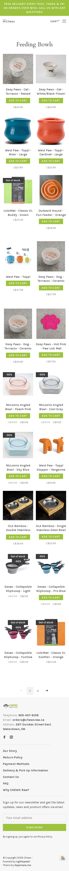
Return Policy (12, 757)
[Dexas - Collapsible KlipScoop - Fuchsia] (18, 633)
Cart (54, 21)
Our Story (10, 751)
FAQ (5, 783)
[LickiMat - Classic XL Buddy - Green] (18, 191)
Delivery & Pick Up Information (25, 770)
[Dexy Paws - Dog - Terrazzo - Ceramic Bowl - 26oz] (18, 324)
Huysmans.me (22, 865)
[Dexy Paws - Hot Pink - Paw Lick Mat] (51, 324)
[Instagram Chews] (11, 737)
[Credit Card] (62, 859)
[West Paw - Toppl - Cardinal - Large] (51, 130)
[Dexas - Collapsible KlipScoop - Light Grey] (18, 567)
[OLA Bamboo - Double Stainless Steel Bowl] (18, 506)
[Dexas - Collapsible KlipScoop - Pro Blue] (51, 567)
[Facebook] (4, 737)
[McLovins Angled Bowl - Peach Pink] (18, 385)
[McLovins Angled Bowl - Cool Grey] (51, 385)
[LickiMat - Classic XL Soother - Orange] (51, 633)
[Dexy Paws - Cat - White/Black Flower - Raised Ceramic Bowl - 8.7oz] (51, 69)
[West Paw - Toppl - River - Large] (18, 130)
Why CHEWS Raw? (16, 790)
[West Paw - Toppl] (18, 257)
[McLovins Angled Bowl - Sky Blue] (18, 445)
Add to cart (18, 100)
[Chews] (10, 706)
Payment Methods (16, 764)
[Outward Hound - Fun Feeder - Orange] (51, 191)
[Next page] (47, 691)
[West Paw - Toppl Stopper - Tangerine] (51, 445)
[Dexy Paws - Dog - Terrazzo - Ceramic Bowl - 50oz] (51, 257)
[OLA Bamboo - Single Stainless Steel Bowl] (51, 506)
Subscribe (34, 827)
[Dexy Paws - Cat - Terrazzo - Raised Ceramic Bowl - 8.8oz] (18, 69)
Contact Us (11, 777)
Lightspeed (23, 861)
